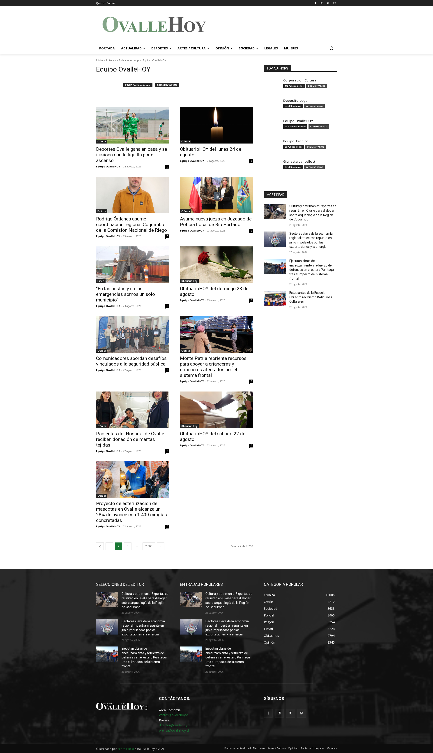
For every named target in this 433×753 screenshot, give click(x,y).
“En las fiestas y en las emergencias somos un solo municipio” (125, 294)
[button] (331, 48)
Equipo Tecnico (296, 141)
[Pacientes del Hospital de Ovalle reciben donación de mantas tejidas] (132, 410)
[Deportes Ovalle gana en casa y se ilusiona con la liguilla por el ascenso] (132, 125)
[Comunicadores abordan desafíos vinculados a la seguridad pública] (132, 334)
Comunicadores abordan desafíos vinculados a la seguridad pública (131, 361)
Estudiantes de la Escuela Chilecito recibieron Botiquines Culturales (310, 297)
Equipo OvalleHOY (108, 166)
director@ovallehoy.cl (174, 725)
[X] (328, 3)
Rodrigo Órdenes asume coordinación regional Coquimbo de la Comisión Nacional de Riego (131, 224)
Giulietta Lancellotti (299, 161)
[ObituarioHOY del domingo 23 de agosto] (216, 264)
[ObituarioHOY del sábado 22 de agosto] (216, 410)
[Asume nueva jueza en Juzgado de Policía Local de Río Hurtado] (216, 195)
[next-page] (160, 546)
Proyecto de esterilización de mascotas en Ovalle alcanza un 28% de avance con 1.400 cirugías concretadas (131, 512)
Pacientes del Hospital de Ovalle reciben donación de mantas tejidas (130, 439)
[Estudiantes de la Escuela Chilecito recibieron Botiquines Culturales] (275, 298)
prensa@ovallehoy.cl (174, 730)
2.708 (148, 546)
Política (101, 211)
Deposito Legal (296, 100)
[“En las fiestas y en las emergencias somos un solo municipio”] (132, 264)
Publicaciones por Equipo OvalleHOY (142, 60)
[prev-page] (100, 546)
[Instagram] (322, 3)
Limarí (100, 281)
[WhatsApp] (334, 3)
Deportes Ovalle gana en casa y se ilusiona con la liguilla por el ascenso (131, 154)
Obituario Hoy (189, 281)
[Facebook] (315, 3)
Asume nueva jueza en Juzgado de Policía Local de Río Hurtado (216, 221)
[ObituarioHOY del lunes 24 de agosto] (216, 125)
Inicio (99, 60)
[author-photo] (112, 87)
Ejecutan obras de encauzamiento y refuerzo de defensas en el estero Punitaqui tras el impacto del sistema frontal (311, 269)
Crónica (101, 141)
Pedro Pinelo (125, 749)
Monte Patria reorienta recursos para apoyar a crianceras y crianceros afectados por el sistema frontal (213, 367)
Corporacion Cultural (300, 80)
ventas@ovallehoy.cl (174, 715)
